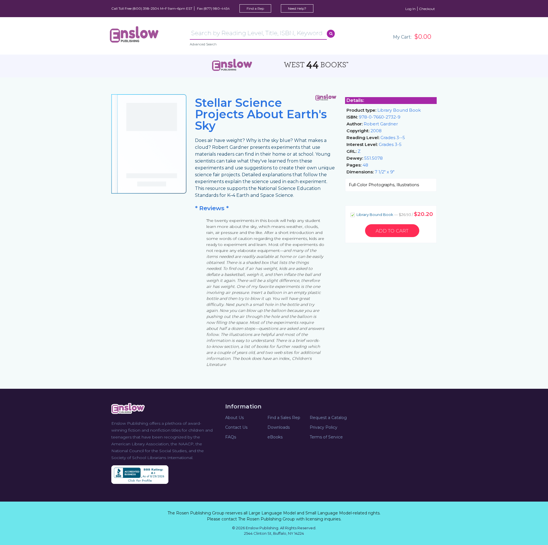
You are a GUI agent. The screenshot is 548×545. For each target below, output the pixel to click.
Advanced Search (203, 44)
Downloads (278, 427)
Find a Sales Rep (283, 417)
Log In (410, 9)
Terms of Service (326, 437)
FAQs (230, 437)
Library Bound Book (394, 214)
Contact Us (236, 427)
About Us (234, 417)
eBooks (275, 437)
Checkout (427, 9)
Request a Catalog (328, 417)
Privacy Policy (323, 427)
